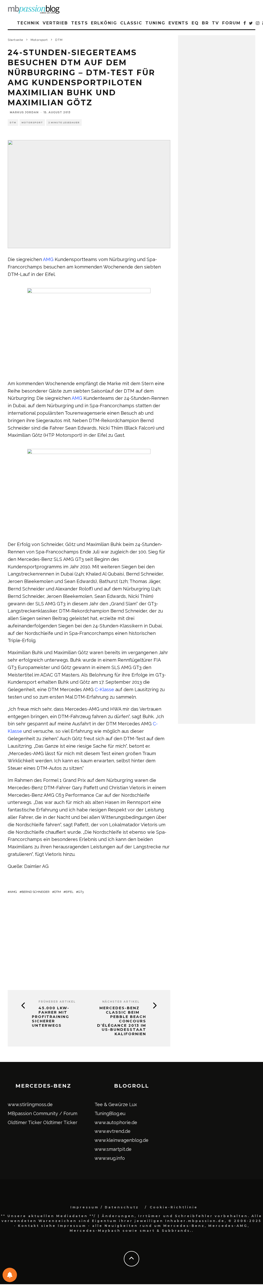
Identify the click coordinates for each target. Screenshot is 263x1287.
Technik (28, 23)
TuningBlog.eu (110, 1113)
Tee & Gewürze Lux (116, 1104)
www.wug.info (110, 1158)
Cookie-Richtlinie (174, 1207)
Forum (231, 23)
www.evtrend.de (112, 1131)
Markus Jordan (24, 112)
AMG (48, 259)
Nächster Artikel (120, 1001)
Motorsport (32, 122)
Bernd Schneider (36, 892)
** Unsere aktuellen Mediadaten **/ (48, 1216)
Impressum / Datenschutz (104, 1207)
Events (178, 23)
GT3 (80, 892)
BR (205, 23)
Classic (131, 23)
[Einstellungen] (10, 1275)
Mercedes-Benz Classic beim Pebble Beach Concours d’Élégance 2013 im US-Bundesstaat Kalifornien (121, 1021)
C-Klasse (104, 689)
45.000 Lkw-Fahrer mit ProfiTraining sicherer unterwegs (50, 1016)
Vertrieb (55, 23)
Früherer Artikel (57, 1001)
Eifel (69, 892)
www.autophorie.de (116, 1122)
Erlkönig (104, 23)
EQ (195, 23)
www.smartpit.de (113, 1149)
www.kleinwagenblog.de (121, 1140)
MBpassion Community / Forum (42, 1113)
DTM (13, 122)
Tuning (155, 23)
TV (215, 23)
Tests (79, 23)
